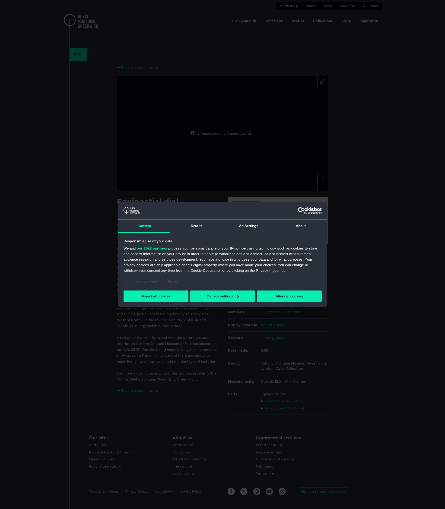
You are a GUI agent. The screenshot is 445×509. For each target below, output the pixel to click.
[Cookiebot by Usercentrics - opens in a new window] (301, 210)
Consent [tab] (144, 226)
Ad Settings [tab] (248, 226)
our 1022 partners (152, 248)
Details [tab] (196, 226)
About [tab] (301, 226)
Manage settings (220, 296)
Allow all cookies (289, 296)
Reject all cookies (156, 296)
